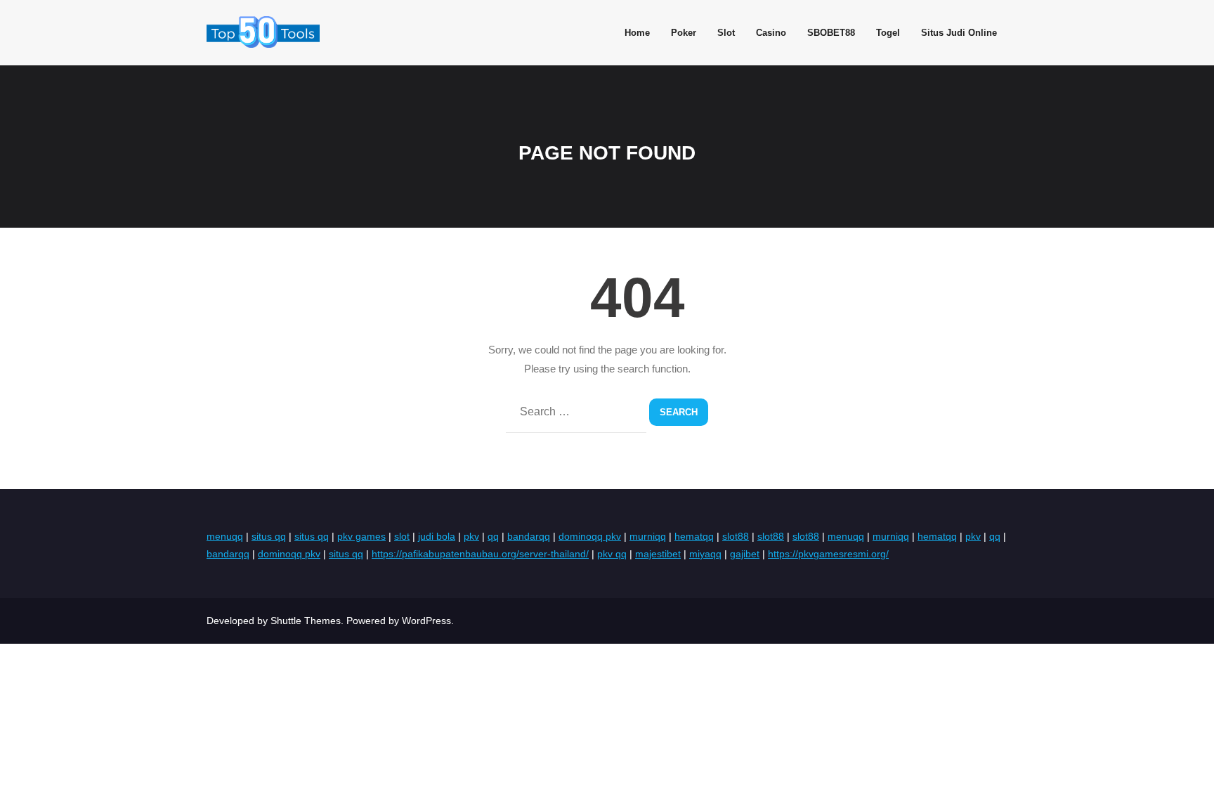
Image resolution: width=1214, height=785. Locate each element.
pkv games (361, 536)
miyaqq (705, 553)
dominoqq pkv (590, 536)
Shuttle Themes (305, 620)
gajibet (744, 553)
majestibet (658, 553)
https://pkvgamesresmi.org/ (828, 553)
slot (402, 536)
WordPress (426, 620)
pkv (471, 536)
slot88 (735, 536)
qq (493, 536)
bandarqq (528, 536)
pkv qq (612, 553)
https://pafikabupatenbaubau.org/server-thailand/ (480, 553)
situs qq (269, 536)
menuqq (225, 536)
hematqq (694, 536)
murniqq (647, 536)
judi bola (436, 536)
